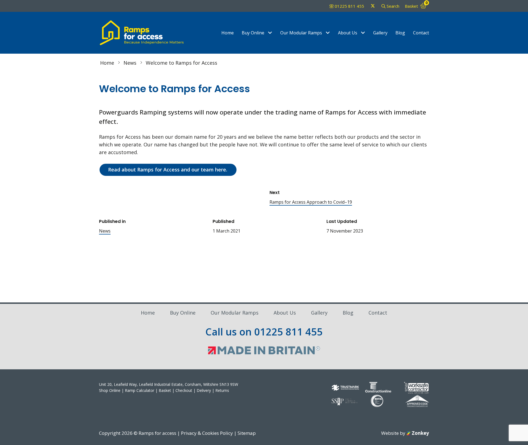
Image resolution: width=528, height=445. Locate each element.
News (105, 231)
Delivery (204, 390)
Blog (400, 33)
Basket (165, 390)
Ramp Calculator (139, 390)
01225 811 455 (349, 6)
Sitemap (247, 433)
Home (227, 33)
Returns (222, 390)
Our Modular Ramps (301, 33)
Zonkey (420, 433)
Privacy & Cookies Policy (207, 433)
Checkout (183, 390)
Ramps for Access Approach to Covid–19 (311, 202)
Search (392, 6)
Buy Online (253, 33)
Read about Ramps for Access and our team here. (167, 169)
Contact (421, 33)
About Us (347, 33)
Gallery (380, 33)
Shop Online (109, 390)
